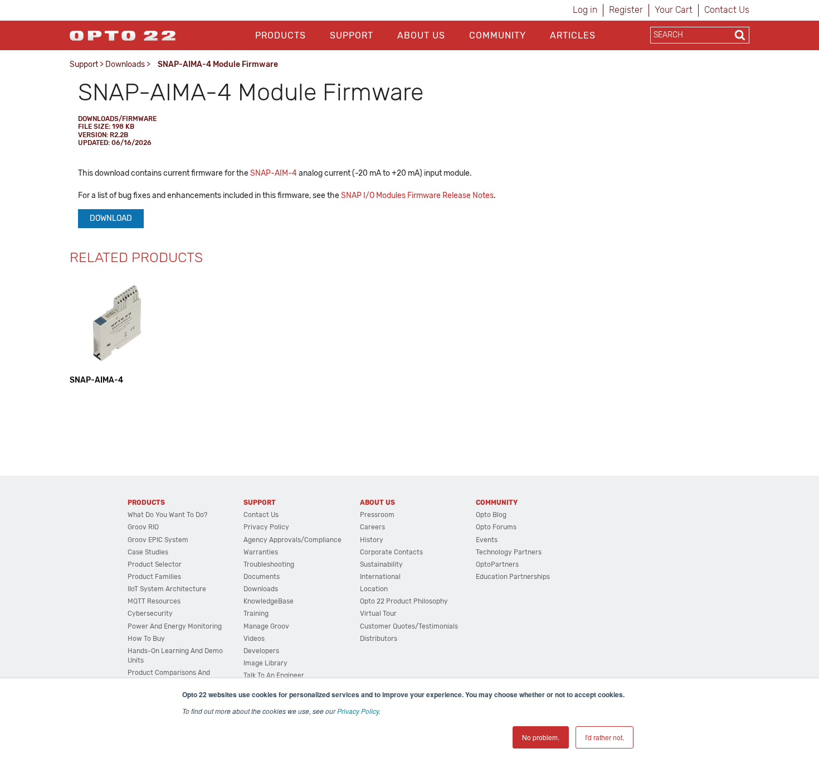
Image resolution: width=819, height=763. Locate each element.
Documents (261, 577)
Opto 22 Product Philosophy (404, 601)
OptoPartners (497, 564)
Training (256, 613)
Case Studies (148, 552)
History (371, 540)
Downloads (125, 64)
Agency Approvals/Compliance (292, 540)
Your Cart (674, 9)
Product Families (154, 577)
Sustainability (381, 564)
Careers (372, 527)
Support (351, 35)
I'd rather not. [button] (604, 737)
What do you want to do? (167, 515)
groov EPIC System (158, 540)
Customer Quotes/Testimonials (409, 626)
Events (487, 540)
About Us (421, 35)
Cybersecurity (150, 613)
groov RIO (143, 527)
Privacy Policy (358, 711)
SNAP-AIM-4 (273, 173)
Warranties (260, 552)
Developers (261, 651)
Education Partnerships (513, 577)
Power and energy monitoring (175, 626)
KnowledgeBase (268, 601)
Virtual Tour (378, 613)
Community (497, 35)
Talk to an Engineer (273, 675)
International (380, 577)
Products (280, 35)
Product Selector (155, 564)
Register (626, 9)
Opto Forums (496, 527)
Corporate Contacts (391, 552)
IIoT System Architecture (167, 589)
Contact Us (726, 9)
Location (374, 589)
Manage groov (266, 626)
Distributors (378, 639)
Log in (585, 9)
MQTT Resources (154, 601)
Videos (254, 639)
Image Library (265, 663)
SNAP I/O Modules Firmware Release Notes (417, 195)
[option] (117, 330)
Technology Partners (509, 552)
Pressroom (377, 515)
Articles (573, 35)
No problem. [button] (540, 737)
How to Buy (146, 639)
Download (111, 218)
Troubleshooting (268, 564)
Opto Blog (491, 515)
